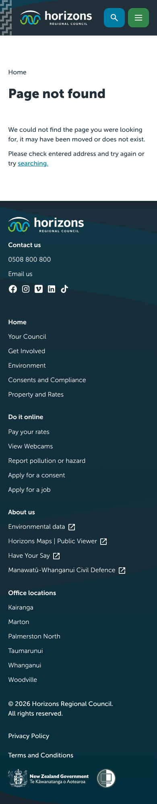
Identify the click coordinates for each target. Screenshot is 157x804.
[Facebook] (13, 289)
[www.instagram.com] (26, 289)
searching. (33, 163)
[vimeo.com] (38, 289)
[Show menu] (138, 17)
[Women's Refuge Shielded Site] (106, 778)
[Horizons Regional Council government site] (46, 224)
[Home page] (56, 17)
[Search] (114, 17)
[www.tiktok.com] (64, 289)
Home (17, 72)
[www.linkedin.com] (51, 289)
